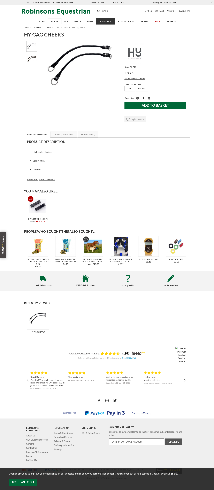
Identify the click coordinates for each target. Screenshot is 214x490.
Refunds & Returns (63, 437)
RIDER (42, 21)
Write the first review (134, 78)
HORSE (54, 21)
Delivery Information (64, 134)
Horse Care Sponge (148, 259)
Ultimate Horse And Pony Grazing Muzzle (93, 260)
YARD (90, 21)
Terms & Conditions (63, 433)
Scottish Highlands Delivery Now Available (50, 2)
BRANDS (171, 21)
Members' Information (37, 452)
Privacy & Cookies (62, 441)
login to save (137, 119)
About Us (30, 435)
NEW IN (144, 21)
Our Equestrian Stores (164, 2)
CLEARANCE (105, 21)
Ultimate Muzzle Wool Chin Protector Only (120, 260)
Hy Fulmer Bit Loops (37, 219)
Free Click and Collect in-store (107, 2)
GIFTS (77, 21)
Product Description (37, 134)
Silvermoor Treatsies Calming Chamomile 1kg (65, 260)
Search (97, 8)
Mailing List (32, 460)
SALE (157, 21)
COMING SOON (126, 21)
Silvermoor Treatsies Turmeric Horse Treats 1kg (37, 261)
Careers (30, 443)
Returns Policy (88, 134)
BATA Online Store (91, 433)
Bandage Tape (176, 259)
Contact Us (31, 448)
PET (66, 21)
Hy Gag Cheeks (38, 332)
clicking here (170, 473)
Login (29, 456)
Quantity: (129, 98)
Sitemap (58, 449)
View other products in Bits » (41, 179)
